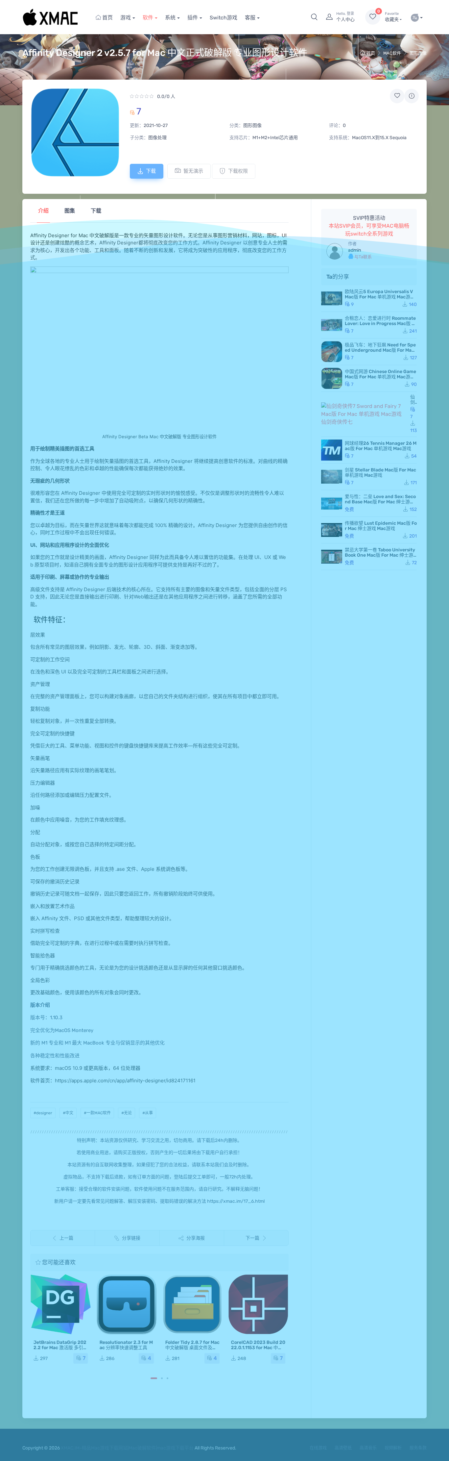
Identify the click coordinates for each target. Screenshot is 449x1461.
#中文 (68, 1113)
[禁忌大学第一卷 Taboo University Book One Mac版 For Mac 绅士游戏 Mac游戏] (331, 556)
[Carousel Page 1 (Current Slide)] (154, 1378)
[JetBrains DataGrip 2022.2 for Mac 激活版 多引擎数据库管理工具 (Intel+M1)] (60, 1304)
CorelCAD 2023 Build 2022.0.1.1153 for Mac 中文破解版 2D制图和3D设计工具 (258, 1350)
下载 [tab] (96, 211)
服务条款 (418, 1447)
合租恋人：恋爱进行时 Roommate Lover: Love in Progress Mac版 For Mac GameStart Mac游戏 (381, 323)
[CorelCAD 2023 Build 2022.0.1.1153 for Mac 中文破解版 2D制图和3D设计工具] (258, 1304)
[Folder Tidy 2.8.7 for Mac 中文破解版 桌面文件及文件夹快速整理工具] (192, 1304)
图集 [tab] (69, 211)
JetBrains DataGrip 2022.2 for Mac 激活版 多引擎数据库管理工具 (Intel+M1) (61, 1350)
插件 (192, 17)
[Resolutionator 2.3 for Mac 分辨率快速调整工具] (126, 1304)
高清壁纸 (343, 1447)
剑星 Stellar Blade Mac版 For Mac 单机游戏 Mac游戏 (380, 472)
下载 (151, 171)
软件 (148, 17)
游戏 (125, 17)
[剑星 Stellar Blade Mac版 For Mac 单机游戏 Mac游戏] (331, 476)
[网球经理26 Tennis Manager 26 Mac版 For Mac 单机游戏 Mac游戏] (331, 450)
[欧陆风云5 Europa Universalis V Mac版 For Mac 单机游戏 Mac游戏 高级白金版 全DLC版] (331, 298)
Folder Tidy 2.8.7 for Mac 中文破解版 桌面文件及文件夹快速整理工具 (192, 1348)
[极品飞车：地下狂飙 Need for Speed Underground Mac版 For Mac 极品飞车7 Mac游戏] (331, 351)
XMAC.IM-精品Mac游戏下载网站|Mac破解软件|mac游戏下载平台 (127, 1448)
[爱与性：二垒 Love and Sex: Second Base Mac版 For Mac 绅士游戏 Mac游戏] (331, 503)
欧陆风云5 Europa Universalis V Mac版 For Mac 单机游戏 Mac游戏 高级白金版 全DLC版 (380, 297)
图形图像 (418, 53)
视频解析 (393, 1447)
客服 (250, 17)
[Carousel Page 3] (167, 1378)
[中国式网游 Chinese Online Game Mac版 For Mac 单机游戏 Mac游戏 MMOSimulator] (331, 378)
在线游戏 (318, 1447)
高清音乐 (368, 1447)
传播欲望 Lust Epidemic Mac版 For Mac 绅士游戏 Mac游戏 (381, 525)
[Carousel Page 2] (162, 1378)
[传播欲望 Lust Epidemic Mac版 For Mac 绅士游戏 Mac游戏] (331, 530)
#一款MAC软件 (97, 1113)
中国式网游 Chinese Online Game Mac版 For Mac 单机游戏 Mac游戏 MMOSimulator (380, 377)
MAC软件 (392, 53)
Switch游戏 (223, 17)
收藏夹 (392, 17)
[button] (314, 17)
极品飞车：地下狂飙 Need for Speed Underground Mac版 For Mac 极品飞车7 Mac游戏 (380, 350)
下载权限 (238, 171)
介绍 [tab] (43, 211)
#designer (43, 1113)
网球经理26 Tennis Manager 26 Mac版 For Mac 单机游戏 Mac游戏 (380, 446)
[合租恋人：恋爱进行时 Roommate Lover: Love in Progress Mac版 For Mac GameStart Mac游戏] (331, 325)
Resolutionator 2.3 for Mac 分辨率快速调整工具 (126, 1345)
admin (354, 250)
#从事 (147, 1113)
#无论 (126, 1113)
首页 (107, 17)
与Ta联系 (362, 256)
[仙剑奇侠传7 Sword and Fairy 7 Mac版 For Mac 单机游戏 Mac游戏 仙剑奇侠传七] (364, 414)
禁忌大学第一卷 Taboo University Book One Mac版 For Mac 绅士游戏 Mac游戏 (380, 555)
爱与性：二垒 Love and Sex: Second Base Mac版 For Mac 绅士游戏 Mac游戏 (380, 502)
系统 (170, 17)
